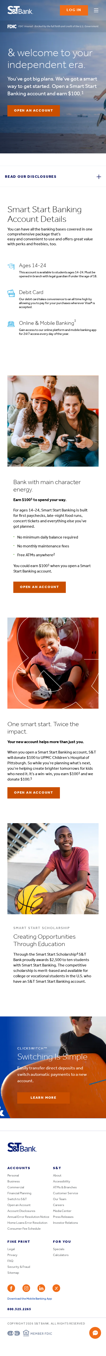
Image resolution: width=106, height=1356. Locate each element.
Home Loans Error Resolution (27, 1223)
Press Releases (63, 1217)
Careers (58, 1205)
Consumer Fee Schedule (24, 1228)
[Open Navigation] (96, 9)
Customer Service (65, 1193)
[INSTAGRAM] (26, 1288)
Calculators (61, 1255)
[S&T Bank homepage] (20, 10)
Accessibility (61, 1181)
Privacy (12, 1255)
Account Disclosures (21, 1211)
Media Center (62, 1211)
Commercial (15, 1187)
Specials (58, 1249)
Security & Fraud (18, 1267)
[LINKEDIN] (41, 1288)
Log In (74, 10)
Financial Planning (19, 1193)
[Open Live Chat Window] (95, 1333)
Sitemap (13, 1272)
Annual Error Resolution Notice (28, 1217)
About (57, 1175)
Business (13, 1181)
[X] (56, 1288)
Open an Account (19, 1205)
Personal (13, 1175)
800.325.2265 (19, 1309)
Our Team (59, 1199)
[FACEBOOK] (11, 1288)
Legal (11, 1249)
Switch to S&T (17, 1199)
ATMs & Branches (65, 1187)
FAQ (10, 1261)
